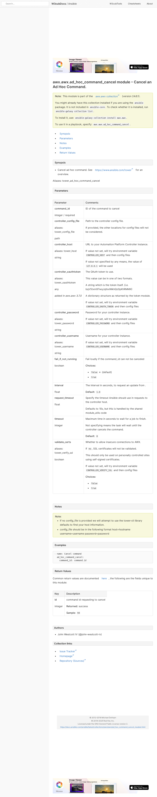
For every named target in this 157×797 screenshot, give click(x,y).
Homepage (66, 656)
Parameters (66, 138)
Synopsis (65, 133)
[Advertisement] (103, 34)
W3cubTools (116, 3)
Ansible (72, 3)
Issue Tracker (67, 651)
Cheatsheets (134, 3)
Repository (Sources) (72, 660)
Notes (63, 143)
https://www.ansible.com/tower (113, 169)
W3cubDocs (59, 3)
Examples (65, 147)
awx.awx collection (107, 96)
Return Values (67, 152)
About (150, 3)
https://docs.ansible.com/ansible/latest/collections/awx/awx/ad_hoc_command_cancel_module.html (102, 727)
